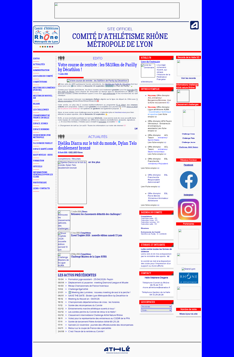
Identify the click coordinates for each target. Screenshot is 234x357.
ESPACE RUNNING (41, 129)
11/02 (60, 289)
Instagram (188, 194)
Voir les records (188, 78)
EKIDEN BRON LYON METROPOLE (42, 136)
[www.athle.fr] (194, 28)
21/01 (60, 292)
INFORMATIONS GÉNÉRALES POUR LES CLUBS (43, 174)
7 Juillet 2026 (76, 212)
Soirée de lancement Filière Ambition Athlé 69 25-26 (93, 321)
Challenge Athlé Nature (188, 147)
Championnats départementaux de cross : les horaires (94, 302)
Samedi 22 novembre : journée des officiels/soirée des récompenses (100, 325)
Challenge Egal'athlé (78, 289)
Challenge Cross (188, 134)
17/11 (60, 321)
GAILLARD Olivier (76, 153)
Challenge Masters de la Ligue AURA (89, 257)
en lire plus (94, 162)
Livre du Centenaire (150, 62)
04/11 (60, 328)
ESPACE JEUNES (40, 123)
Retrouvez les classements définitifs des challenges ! (96, 214)
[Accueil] (46, 46)
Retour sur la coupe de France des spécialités (89, 328)
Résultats (76, 159)
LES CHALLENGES (41, 110)
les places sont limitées (69, 108)
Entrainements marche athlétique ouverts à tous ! (91, 308)
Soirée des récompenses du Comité (85, 305)
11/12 (60, 305)
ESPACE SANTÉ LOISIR (43, 149)
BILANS (36, 104)
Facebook (188, 165)
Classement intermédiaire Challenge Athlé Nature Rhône (95, 315)
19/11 (60, 318)
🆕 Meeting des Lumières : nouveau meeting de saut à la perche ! (99, 292)
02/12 (61, 308)
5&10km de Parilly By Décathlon (118, 84)
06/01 (61, 295)
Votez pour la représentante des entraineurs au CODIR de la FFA (99, 318)
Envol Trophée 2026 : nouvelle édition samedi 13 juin (96, 235)
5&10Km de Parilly (148, 234)
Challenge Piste (188, 138)
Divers (84, 212)
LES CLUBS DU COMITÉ (43, 76)
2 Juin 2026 (75, 233)
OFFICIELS (37, 166)
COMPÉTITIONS (40, 82)
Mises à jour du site (189, 314)
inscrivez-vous (120, 112)
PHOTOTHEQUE (40, 183)
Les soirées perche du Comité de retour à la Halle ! (92, 312)
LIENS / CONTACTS (41, 188)
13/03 (61, 286)
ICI (116, 122)
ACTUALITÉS (39, 64)
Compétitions (64, 159)
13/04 (61, 279)
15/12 (60, 299)
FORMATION (38, 161)
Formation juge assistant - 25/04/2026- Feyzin (90, 279)
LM (136, 128)
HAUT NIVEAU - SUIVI (43, 155)
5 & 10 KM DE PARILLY (42, 143)
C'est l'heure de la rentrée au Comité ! (86, 331)
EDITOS (36, 59)
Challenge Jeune (188, 142)
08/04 (61, 282)
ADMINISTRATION (41, 70)
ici (156, 116)
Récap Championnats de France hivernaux (88, 286)
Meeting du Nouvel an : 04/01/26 (84, 299)
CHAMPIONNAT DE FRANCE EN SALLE (41, 116)
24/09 (61, 331)
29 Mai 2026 (75, 254)
